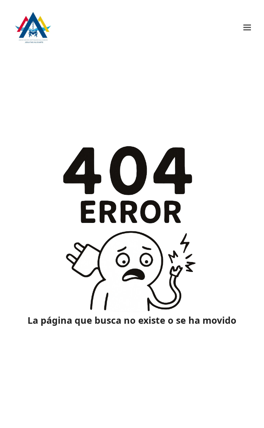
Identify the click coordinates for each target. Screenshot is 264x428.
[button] (247, 27)
